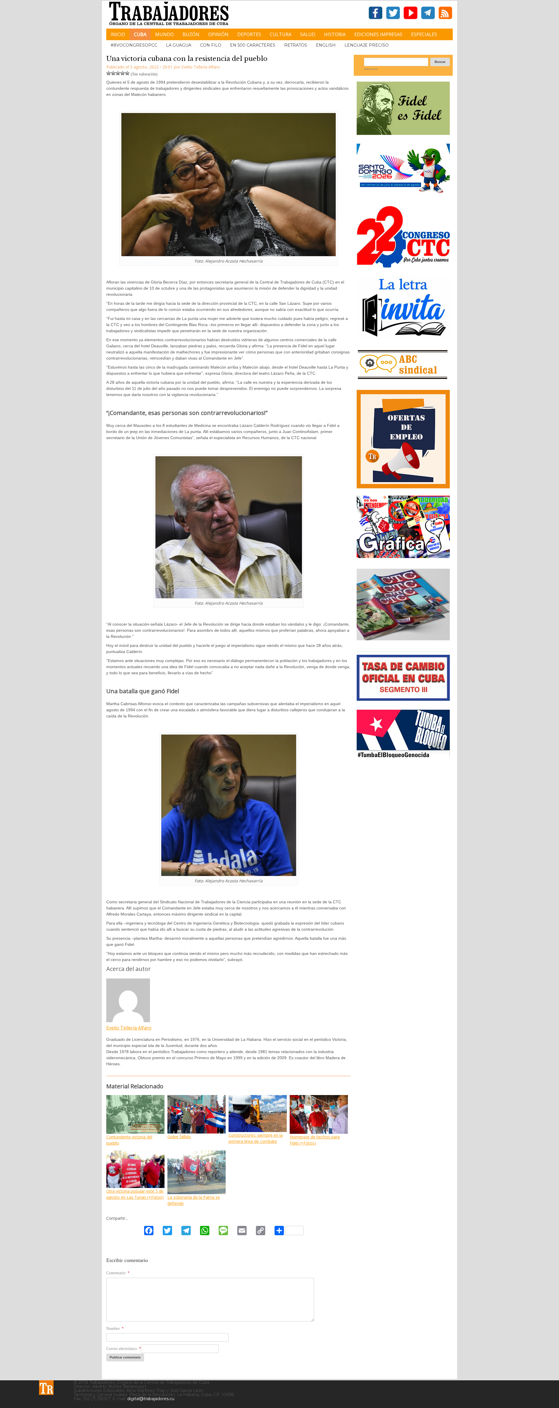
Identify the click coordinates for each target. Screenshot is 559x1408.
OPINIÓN (218, 34)
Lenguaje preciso (366, 45)
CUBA (140, 34)
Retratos (295, 45)
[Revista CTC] (403, 640)
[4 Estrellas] (122, 73)
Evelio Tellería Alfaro (128, 1028)
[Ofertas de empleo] (403, 439)
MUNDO (164, 34)
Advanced (371, 69)
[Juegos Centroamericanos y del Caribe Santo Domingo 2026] (403, 195)
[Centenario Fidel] (403, 133)
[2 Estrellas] (113, 73)
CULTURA (280, 34)
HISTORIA (335, 34)
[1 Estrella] (108, 73)
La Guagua (178, 45)
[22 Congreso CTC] (403, 265)
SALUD (307, 34)
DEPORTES (249, 34)
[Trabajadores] (46, 1387)
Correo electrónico (123, 1349)
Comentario (118, 1273)
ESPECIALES (424, 34)
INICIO (118, 34)
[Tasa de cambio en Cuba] (403, 699)
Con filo (210, 45)
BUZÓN (191, 34)
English (326, 45)
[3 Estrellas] (118, 73)
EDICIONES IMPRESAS (378, 34)
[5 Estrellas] (127, 73)
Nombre (115, 1328)
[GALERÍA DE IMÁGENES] (403, 556)
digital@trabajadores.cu (150, 1398)
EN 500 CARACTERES (252, 45)
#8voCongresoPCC (134, 45)
